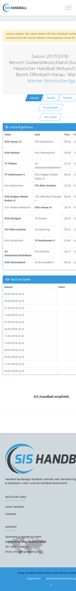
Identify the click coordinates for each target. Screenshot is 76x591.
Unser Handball (14, 506)
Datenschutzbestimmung (61, 578)
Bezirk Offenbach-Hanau (40, 74)
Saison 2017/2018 (50, 56)
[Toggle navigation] (68, 8)
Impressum (33, 578)
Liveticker (10, 514)
